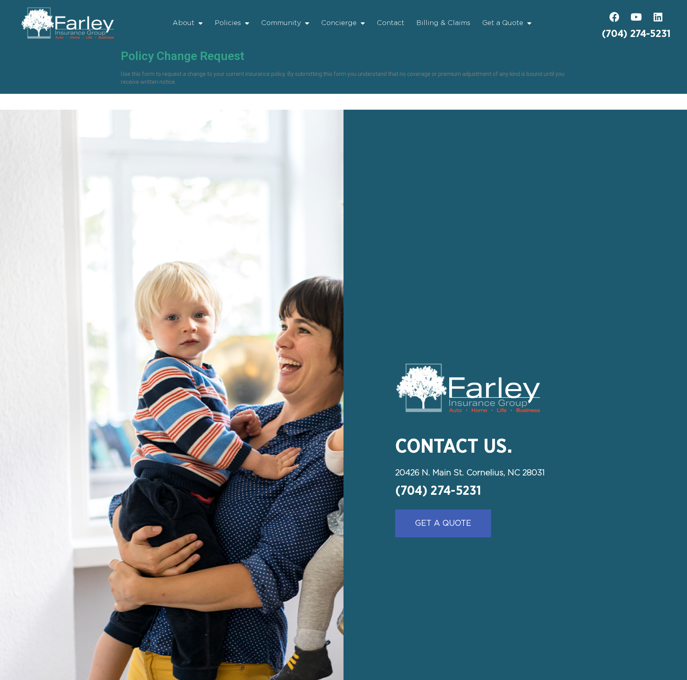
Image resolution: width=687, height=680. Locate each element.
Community (281, 23)
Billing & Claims (443, 23)
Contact (390, 23)
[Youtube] (636, 17)
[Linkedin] (658, 17)
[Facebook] (614, 17)
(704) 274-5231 (636, 34)
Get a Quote (502, 23)
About (183, 23)
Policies (228, 23)
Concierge (339, 23)
